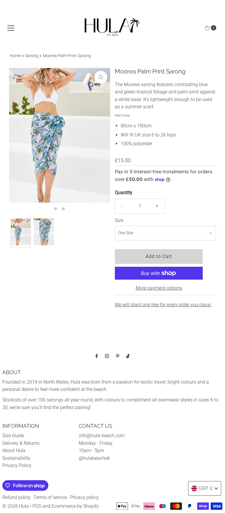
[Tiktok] (127, 356)
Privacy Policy (16, 465)
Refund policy (16, 497)
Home (15, 55)
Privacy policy (84, 497)
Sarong (31, 55)
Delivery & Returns (21, 443)
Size (119, 220)
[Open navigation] (11, 27)
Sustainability (16, 458)
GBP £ (206, 488)
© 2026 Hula (15, 506)
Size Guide (13, 435)
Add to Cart (159, 256)
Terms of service (50, 497)
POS (37, 506)
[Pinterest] (117, 356)
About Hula (13, 450)
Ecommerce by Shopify (75, 506)
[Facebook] (97, 356)
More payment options (159, 288)
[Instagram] (107, 356)
